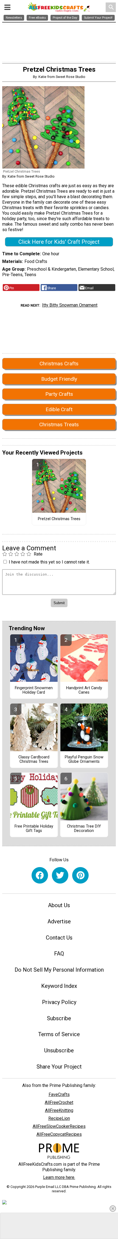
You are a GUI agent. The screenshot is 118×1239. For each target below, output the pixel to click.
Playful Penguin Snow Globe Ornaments (84, 759)
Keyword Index (59, 986)
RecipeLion (59, 1118)
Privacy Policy (59, 1002)
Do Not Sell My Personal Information (59, 969)
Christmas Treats (59, 424)
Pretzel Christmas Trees (59, 519)
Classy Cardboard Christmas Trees (33, 759)
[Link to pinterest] (80, 875)
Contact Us (59, 937)
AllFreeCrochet (59, 1102)
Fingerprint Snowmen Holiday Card (34, 690)
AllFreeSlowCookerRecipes (59, 1126)
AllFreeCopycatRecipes (59, 1134)
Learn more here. (59, 1177)
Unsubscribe (59, 1050)
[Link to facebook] (40, 875)
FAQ (59, 953)
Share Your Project (59, 1066)
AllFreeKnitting (59, 1110)
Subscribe (59, 1018)
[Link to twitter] (60, 875)
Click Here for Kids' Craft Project (59, 242)
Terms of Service (59, 1034)
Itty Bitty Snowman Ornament (69, 305)
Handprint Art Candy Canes (84, 690)
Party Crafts (59, 394)
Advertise (59, 921)
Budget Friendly (59, 379)
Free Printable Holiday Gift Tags (34, 828)
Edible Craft (59, 409)
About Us (59, 905)
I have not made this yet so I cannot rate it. (49, 562)
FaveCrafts (59, 1094)
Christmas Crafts (59, 363)
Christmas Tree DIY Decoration (84, 828)
